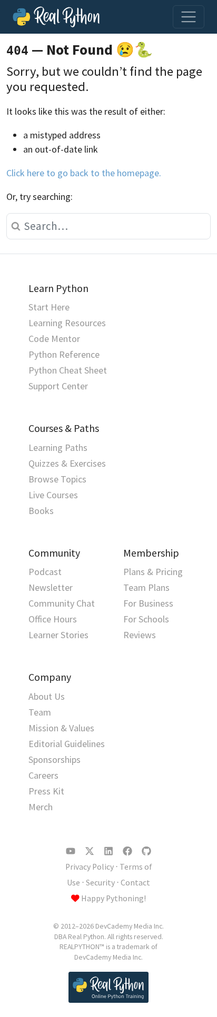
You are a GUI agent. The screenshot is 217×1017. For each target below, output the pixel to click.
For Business (148, 603)
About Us (46, 696)
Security (100, 883)
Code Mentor (54, 339)
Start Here (49, 307)
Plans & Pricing (153, 572)
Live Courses (53, 495)
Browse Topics (57, 479)
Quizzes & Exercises (67, 463)
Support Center (58, 386)
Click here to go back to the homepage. (83, 173)
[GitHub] (146, 851)
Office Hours (52, 619)
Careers (43, 775)
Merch (40, 807)
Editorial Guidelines (66, 744)
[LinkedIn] (108, 851)
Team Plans (146, 587)
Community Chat (61, 603)
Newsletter (50, 587)
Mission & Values (61, 728)
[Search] (13, 226)
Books (41, 511)
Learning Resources (67, 323)
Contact (135, 883)
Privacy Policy (89, 867)
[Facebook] (127, 851)
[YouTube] (70, 851)
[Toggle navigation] (188, 16)
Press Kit (46, 791)
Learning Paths (57, 447)
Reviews (139, 635)
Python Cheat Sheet (67, 370)
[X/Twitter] (89, 851)
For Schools (146, 619)
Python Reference (64, 354)
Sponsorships (54, 759)
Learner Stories (58, 635)
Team (39, 712)
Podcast (45, 572)
